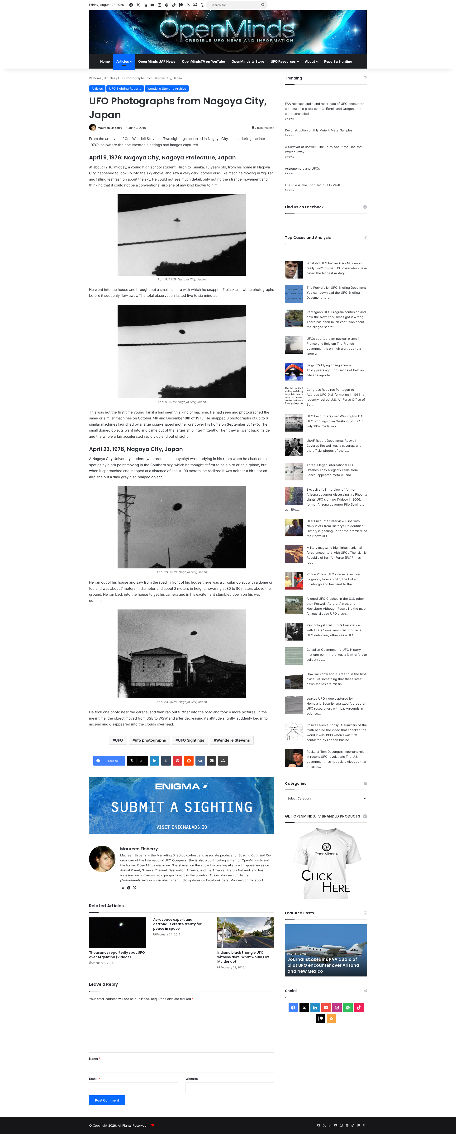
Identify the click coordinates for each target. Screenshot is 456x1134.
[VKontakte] (200, 761)
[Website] (123, 888)
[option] (326, 950)
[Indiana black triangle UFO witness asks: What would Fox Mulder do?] (245, 932)
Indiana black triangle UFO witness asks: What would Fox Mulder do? (243, 957)
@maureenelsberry (134, 880)
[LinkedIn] (154, 761)
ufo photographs (150, 740)
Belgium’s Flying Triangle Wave (329, 365)
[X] (134, 888)
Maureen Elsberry (110, 128)
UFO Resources (283, 61)
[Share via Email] (211, 761)
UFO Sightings (191, 740)
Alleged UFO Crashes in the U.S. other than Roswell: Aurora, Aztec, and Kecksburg (335, 603)
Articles (122, 61)
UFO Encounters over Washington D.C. (335, 416)
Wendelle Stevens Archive (166, 88)
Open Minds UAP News (156, 61)
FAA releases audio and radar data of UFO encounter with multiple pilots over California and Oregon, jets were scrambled (324, 109)
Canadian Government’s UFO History (334, 649)
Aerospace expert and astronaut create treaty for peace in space (177, 924)
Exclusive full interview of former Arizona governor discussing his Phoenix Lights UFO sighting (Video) (337, 494)
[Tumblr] (166, 761)
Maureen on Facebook (247, 880)
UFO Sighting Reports (125, 88)
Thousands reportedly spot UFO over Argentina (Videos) (117, 954)
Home (105, 61)
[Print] (223, 761)
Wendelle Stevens (233, 740)
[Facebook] (129, 888)
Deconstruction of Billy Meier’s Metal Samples (318, 130)
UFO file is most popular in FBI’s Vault (312, 185)
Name (94, 1058)
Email (94, 1079)
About (310, 61)
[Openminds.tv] (228, 32)
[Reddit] (189, 761)
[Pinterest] (177, 761)
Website (191, 1079)
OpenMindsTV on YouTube (203, 61)
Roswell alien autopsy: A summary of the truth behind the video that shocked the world (337, 730)
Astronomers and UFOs (302, 168)
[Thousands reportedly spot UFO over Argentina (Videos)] (117, 932)
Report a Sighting (338, 61)
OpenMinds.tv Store (248, 61)
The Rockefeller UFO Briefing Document (336, 287)
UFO (119, 740)
